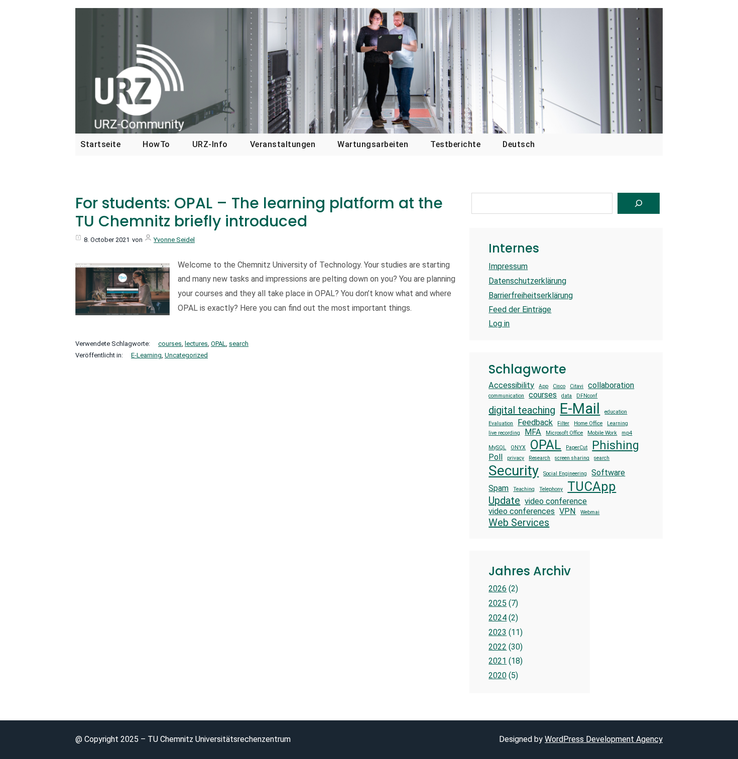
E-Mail (580, 408)
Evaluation (500, 424)
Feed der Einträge (519, 309)
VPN (567, 511)
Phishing (615, 445)
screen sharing (572, 458)
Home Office (588, 424)
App (543, 387)
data (566, 396)
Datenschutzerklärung (527, 281)
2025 (497, 603)
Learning (617, 424)
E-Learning (146, 355)
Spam (498, 488)
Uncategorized (186, 355)
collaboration (611, 385)
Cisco (559, 387)
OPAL (218, 343)
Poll (495, 457)
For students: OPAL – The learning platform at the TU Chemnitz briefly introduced (259, 212)
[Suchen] (639, 203)
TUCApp (591, 486)
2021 (497, 661)
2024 (497, 617)
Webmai (589, 513)
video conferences (521, 511)
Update (504, 500)
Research (539, 458)
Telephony (551, 489)
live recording (504, 433)
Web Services (518, 523)
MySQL (497, 448)
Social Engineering (565, 474)
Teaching (524, 489)
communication (506, 396)
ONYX (518, 448)
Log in (499, 323)
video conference (556, 501)
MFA (533, 432)
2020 (497, 675)
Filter (563, 424)
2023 (497, 632)
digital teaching (521, 410)
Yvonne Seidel (174, 239)
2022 (497, 647)
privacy (515, 458)
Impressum (508, 266)
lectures (196, 343)
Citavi (576, 387)
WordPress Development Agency (604, 739)
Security (513, 470)
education (615, 412)
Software (608, 472)
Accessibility (511, 385)
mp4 (627, 433)
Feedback (535, 422)
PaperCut (576, 448)
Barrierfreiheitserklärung (530, 295)
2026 (497, 588)
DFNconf (586, 396)
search (239, 343)
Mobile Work (602, 433)
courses (170, 343)
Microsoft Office (564, 433)
